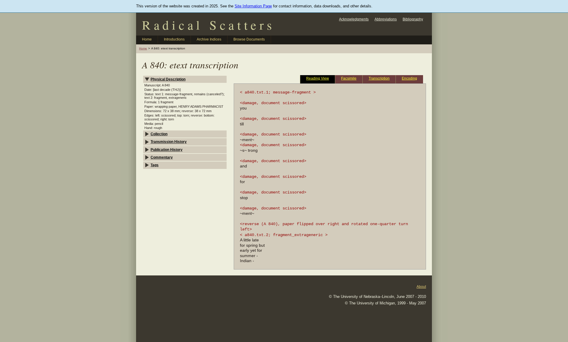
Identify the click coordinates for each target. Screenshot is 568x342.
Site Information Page (253, 6)
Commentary (162, 157)
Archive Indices (209, 39)
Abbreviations (386, 19)
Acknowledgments (354, 19)
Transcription (379, 78)
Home (147, 39)
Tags (155, 165)
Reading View (317, 78)
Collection (159, 134)
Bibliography (413, 19)
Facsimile (348, 78)
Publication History (167, 149)
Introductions (174, 39)
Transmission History (169, 141)
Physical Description (168, 79)
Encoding (409, 78)
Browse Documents (249, 39)
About (421, 286)
